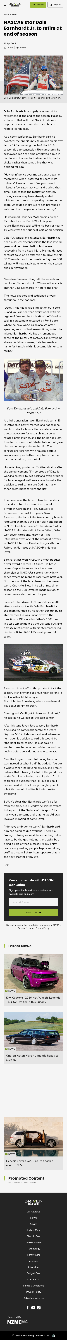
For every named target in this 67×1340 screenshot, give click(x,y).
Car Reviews (33, 1211)
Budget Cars (33, 1273)
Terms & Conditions (33, 1285)
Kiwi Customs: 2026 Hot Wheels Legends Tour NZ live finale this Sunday (33, 980)
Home (6, 14)
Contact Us (33, 1279)
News (14, 14)
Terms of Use (24, 928)
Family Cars (33, 1255)
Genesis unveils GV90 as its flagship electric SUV (33, 1143)
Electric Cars (33, 1236)
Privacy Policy (42, 928)
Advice (33, 1224)
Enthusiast (33, 1261)
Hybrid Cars (33, 1230)
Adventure (33, 1267)
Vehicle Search (33, 1242)
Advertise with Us (34, 1298)
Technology (33, 1248)
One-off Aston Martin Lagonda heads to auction (33, 1038)
